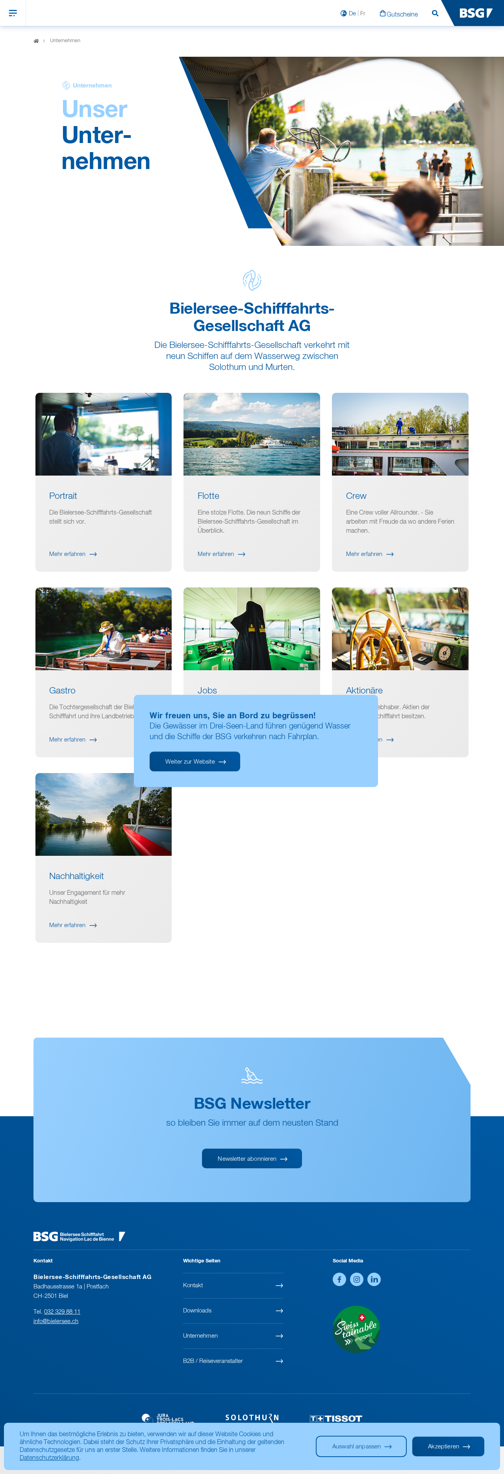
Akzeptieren (443, 1447)
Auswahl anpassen (356, 1447)
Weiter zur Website (190, 761)
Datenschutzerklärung (49, 1458)
